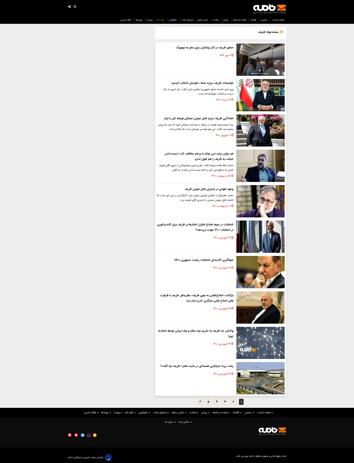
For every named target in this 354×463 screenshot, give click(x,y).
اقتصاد (253, 20)
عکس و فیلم (203, 20)
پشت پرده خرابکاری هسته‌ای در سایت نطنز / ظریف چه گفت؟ (196, 366)
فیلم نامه (161, 20)
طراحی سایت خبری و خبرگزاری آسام (85, 457)
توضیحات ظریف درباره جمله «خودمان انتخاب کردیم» (202, 83)
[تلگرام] (82, 435)
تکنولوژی (173, 20)
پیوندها (139, 20)
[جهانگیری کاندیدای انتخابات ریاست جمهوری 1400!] (260, 272)
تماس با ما (184, 422)
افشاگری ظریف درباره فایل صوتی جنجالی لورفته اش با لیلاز (198, 118)
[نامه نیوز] (269, 9)
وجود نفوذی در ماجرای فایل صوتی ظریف (209, 189)
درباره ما (170, 422)
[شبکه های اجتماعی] (69, 7)
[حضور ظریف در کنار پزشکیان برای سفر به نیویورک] (260, 60)
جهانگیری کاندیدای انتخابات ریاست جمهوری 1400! (203, 260)
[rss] (95, 435)
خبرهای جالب (187, 20)
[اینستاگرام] (89, 435)
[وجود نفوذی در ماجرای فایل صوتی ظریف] (260, 201)
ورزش (226, 20)
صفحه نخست (278, 20)
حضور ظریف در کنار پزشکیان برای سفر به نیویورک (204, 47)
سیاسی (264, 20)
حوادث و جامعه (239, 20)
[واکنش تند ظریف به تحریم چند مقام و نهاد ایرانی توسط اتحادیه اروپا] (260, 343)
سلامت (216, 20)
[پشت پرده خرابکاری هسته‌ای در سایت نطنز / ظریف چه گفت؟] (260, 378)
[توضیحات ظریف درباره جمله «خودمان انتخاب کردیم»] (260, 95)
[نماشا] (76, 435)
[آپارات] (70, 435)
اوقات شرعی (126, 20)
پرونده (150, 20)
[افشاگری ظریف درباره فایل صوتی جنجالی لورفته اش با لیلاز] (260, 130)
